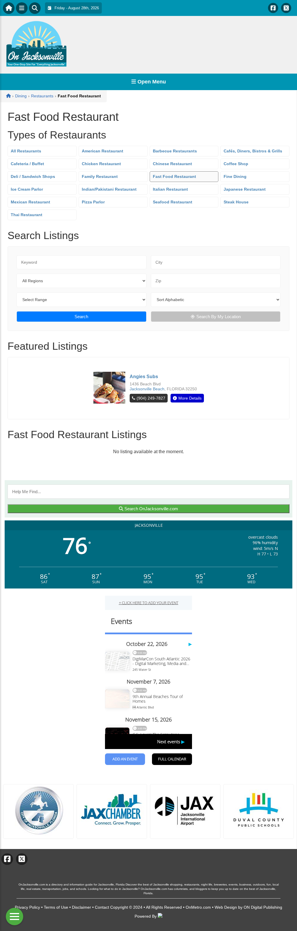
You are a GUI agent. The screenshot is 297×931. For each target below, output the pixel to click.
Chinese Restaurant (172, 163)
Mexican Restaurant (30, 202)
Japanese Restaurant (245, 189)
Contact (102, 907)
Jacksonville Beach (147, 389)
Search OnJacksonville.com (150, 508)
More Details (190, 398)
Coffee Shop (236, 163)
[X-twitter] (286, 8)
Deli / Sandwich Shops (33, 176)
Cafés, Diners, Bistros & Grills (253, 151)
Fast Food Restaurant (174, 176)
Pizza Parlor (93, 202)
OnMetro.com (198, 907)
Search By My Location (218, 316)
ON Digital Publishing (263, 907)
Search (81, 316)
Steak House (236, 202)
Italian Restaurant (170, 189)
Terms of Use (56, 907)
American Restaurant (102, 151)
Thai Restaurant (26, 214)
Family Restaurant (100, 176)
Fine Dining (235, 176)
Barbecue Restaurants (175, 151)
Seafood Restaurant (172, 202)
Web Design (226, 907)
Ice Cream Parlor (27, 189)
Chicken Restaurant (101, 163)
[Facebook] (273, 8)
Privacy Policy (27, 907)
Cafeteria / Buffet (27, 163)
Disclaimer (81, 907)
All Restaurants (26, 151)
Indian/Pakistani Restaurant (109, 189)
